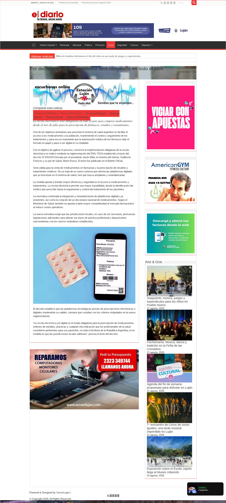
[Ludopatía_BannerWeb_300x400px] (171, 117)
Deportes (146, 45)
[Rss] (161, 3)
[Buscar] (194, 2)
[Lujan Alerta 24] (113, 30)
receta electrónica (46, 323)
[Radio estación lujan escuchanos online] (84, 94)
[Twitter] (168, 3)
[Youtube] (171, 3)
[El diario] (47, 15)
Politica (88, 45)
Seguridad (122, 45)
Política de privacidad (68, 2)
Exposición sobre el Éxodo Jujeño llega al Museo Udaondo (169, 470)
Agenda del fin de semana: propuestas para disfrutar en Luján (169, 386)
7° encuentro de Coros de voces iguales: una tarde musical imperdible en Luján (168, 428)
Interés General (47, 45)
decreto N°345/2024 (44, 157)
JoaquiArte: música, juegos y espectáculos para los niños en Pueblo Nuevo (167, 301)
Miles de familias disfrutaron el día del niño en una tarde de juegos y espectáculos (98, 56)
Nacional (77, 45)
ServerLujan (62, 492)
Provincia (99, 45)
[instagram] (174, 3)
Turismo (134, 45)
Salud (110, 45)
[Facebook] (165, 3)
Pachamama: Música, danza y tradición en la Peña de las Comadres (167, 345)
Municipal (64, 45)
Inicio (33, 44)
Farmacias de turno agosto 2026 (96, 2)
